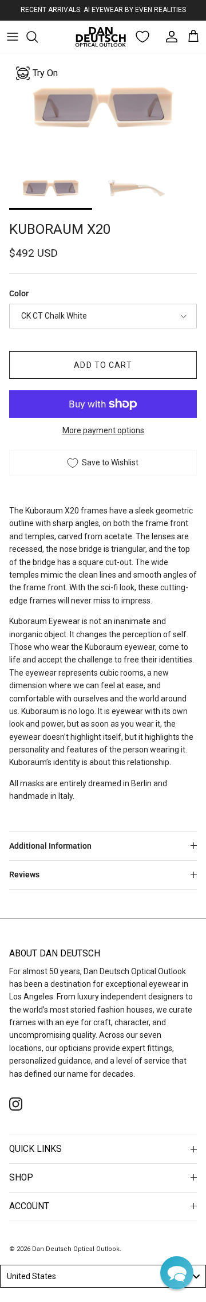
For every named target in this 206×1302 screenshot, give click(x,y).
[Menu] (12, 36)
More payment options (103, 430)
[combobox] (103, 1276)
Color (19, 293)
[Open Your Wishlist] (142, 36)
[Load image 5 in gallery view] (103, 106)
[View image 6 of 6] (136, 187)
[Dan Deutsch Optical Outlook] (100, 36)
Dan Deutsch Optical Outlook (76, 1249)
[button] (176, 1272)
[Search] (37, 36)
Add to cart (103, 365)
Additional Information (50, 845)
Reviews (24, 874)
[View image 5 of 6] (50, 187)
